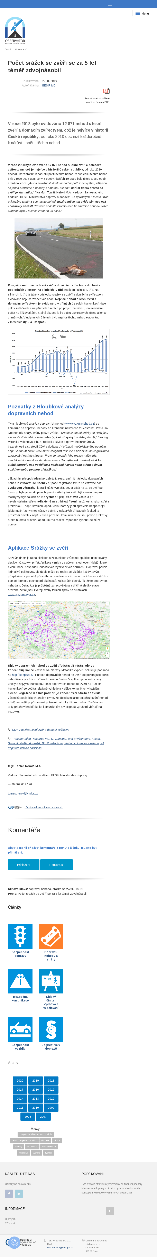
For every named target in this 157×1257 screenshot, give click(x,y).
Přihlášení (23, 864)
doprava (45, 1140)
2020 (20, 1080)
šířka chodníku (49, 1147)
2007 (43, 1116)
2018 (51, 1080)
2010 (35, 1107)
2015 (51, 1089)
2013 (35, 1098)
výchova (36, 1153)
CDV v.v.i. (10, 1223)
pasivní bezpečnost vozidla (24, 1140)
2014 (20, 1098)
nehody (18, 1147)
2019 (35, 1080)
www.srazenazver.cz (21, 594)
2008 (28, 1116)
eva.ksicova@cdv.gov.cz (60, 1247)
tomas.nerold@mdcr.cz (23, 793)
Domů (8, 49)
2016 (35, 1089)
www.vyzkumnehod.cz (79, 423)
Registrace (56, 864)
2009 (51, 1107)
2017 (20, 1089)
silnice (57, 1140)
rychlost (48, 1153)
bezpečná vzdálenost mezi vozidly (36, 1134)
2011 (20, 1107)
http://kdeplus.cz (23, 674)
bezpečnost (32, 1147)
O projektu (10, 1219)
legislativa (23, 1153)
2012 (51, 1098)
